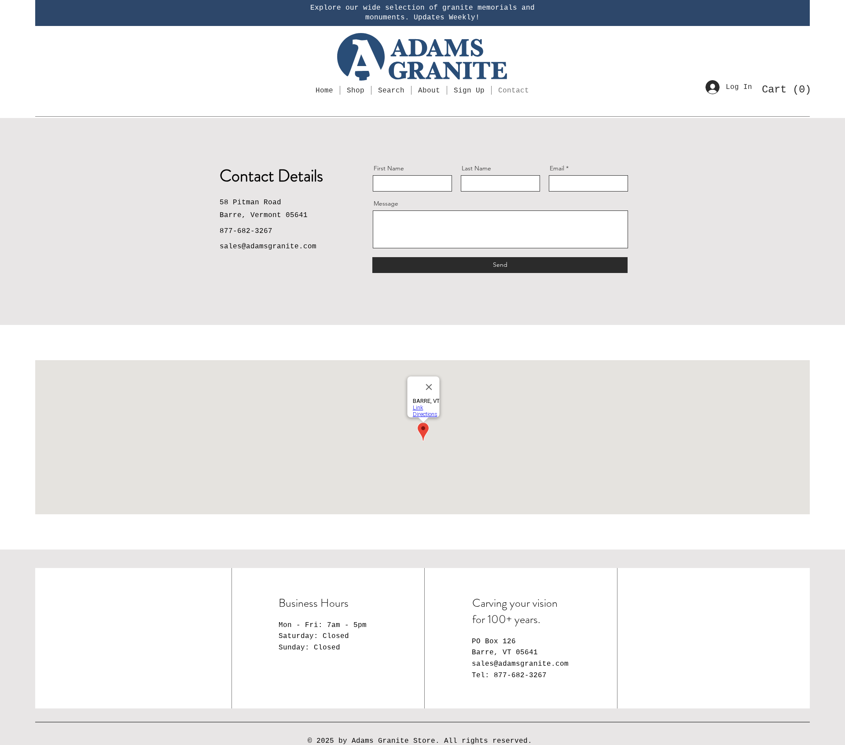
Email (557, 168)
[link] (783, 89)
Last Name (476, 168)
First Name (389, 168)
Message (386, 203)
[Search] (49, 90)
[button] (469, 90)
